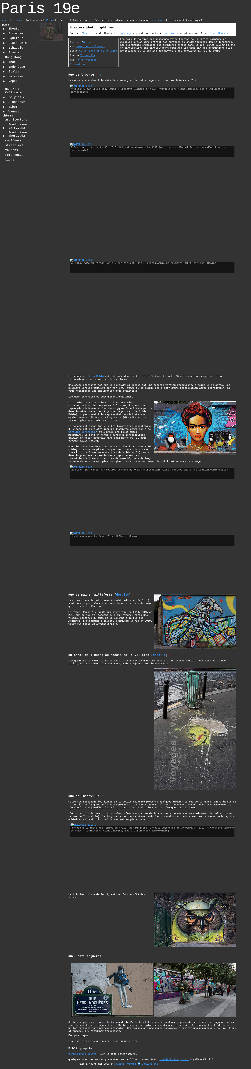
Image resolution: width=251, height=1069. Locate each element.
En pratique (78, 64)
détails (122, 594)
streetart (157, 20)
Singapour (16, 102)
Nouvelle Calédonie (13, 91)
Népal (13, 81)
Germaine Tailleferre (90, 46)
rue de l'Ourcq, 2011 (174, 1059)
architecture (16, 119)
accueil (6, 20)
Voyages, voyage (125, 1063)
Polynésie (16, 97)
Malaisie (15, 76)
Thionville (87, 55)
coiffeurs (13, 140)
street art (14, 145)
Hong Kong (13, 57)
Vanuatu (14, 111)
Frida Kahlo (95, 376)
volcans (11, 150)
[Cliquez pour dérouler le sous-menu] (4, 29)
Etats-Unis (17, 43)
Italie (13, 71)
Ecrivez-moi (150, 1063)
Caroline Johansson (81, 431)
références (14, 155)
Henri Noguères (219, 33)
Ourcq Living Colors (82, 1054)
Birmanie (15, 33)
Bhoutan (14, 28)
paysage (126, 33)
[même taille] (81, 144)
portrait (170, 33)
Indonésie (16, 67)
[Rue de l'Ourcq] (51, 40)
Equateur (15, 38)
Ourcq (86, 33)
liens (9, 159)
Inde (12, 62)
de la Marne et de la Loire (98, 51)
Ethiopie (15, 48)
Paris (50, 20)
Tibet (13, 107)
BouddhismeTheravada (17, 134)
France (19, 20)
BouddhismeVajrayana (17, 126)
